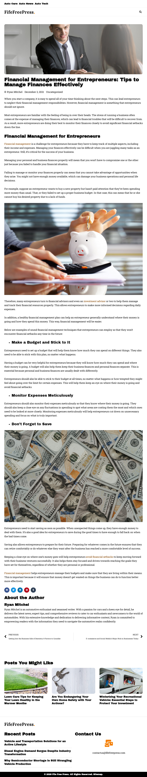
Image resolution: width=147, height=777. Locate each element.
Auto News (26, 3)
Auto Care (11, 3)
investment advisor (95, 301)
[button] (140, 12)
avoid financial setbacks (99, 556)
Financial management (17, 143)
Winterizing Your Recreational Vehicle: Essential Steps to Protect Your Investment (120, 700)
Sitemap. (98, 774)
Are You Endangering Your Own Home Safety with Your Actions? (71, 700)
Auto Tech (41, 3)
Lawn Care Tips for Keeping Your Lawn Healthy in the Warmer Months (23, 700)
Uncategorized (54, 92)
